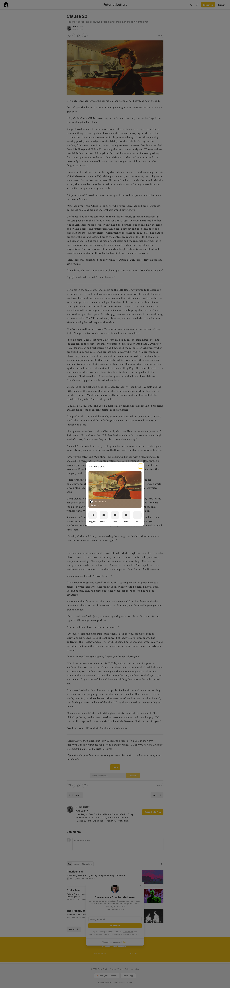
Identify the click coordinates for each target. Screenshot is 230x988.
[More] (137, 515)
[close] (140, 466)
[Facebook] (104, 515)
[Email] (115, 515)
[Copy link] (92, 515)
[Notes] (126, 515)
